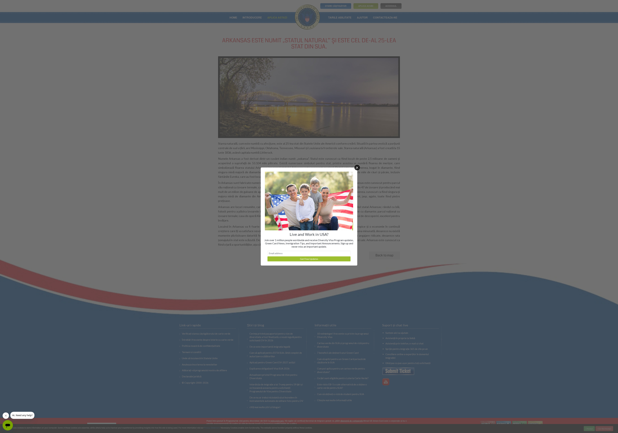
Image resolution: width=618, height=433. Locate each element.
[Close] (357, 167)
